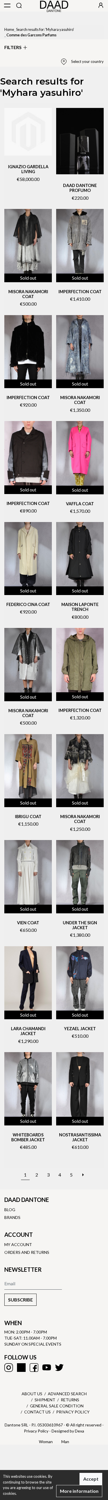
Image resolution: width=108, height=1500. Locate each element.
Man (65, 1441)
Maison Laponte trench (79, 607)
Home (9, 29)
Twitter (59, 1367)
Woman (46, 1441)
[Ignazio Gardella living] (28, 132)
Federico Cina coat (28, 604)
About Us (32, 1393)
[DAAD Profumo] (80, 141)
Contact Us (37, 1411)
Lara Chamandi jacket (28, 1031)
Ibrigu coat (28, 816)
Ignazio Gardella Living (28, 169)
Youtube (46, 1367)
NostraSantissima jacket (80, 1137)
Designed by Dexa (68, 1430)
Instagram (8, 1367)
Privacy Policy (73, 1411)
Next (83, 1171)
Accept (90, 1479)
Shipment (45, 1399)
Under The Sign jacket (80, 925)
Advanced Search (67, 1393)
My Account (18, 1244)
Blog (9, 1209)
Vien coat (28, 922)
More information (79, 1491)
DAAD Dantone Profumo (80, 188)
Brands (12, 1217)
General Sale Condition (57, 1405)
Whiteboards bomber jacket (28, 1137)
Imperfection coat (80, 291)
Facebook (34, 1367)
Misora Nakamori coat (28, 294)
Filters (13, 47)
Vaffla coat (80, 503)
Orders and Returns (26, 1252)
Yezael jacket (80, 1028)
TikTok (21, 1367)
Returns (70, 1399)
